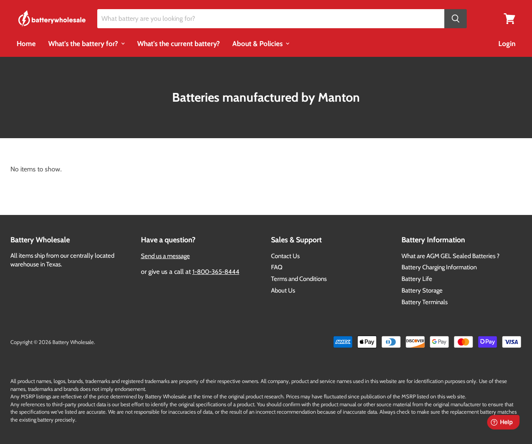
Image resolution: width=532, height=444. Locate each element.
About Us (283, 290)
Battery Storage (422, 290)
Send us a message (165, 256)
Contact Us (285, 256)
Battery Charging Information (439, 267)
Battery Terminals (424, 302)
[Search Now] (455, 19)
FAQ (277, 267)
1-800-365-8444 (215, 272)
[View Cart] (509, 18)
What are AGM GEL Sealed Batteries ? (450, 256)
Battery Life (416, 279)
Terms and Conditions (299, 279)
